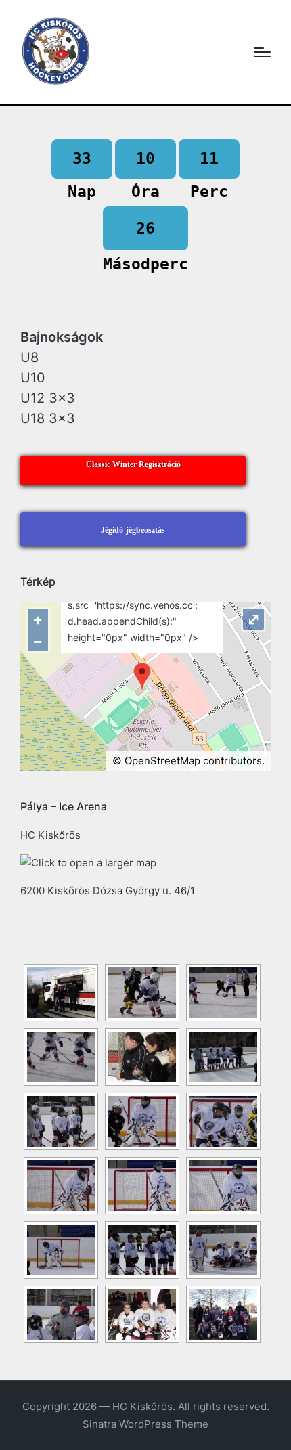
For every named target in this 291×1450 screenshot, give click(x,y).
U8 (29, 357)
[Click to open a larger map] (88, 862)
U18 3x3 (47, 418)
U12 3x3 (47, 398)
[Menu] (262, 52)
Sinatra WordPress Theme (145, 1424)
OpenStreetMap (162, 760)
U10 (32, 378)
